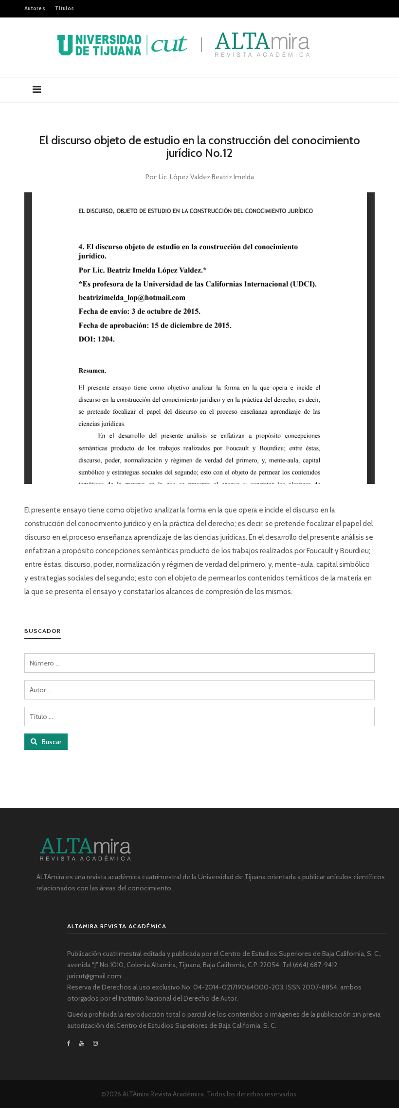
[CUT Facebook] (71, 1043)
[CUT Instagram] (95, 1043)
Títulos (64, 8)
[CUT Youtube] (82, 1043)
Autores (34, 8)
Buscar (50, 741)
